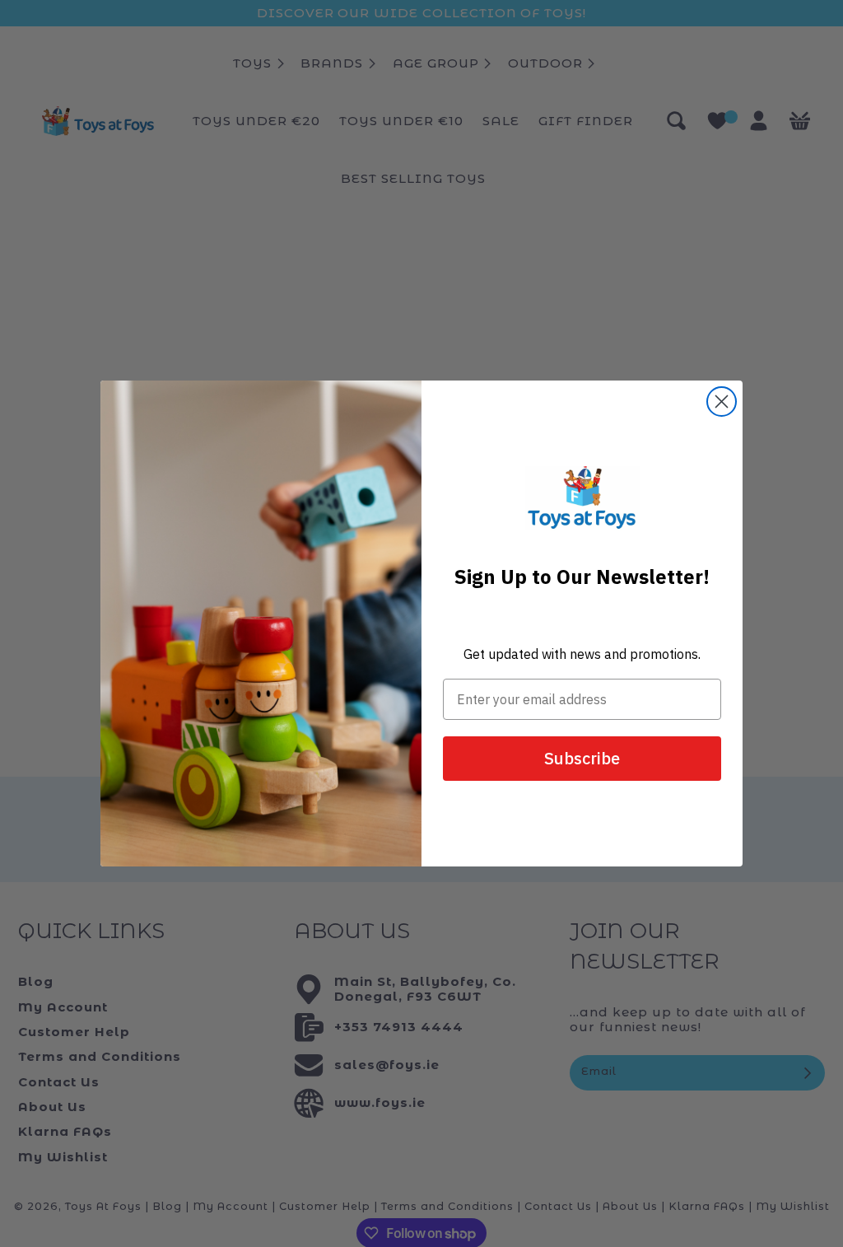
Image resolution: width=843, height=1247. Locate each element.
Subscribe (582, 758)
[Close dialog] (721, 401)
